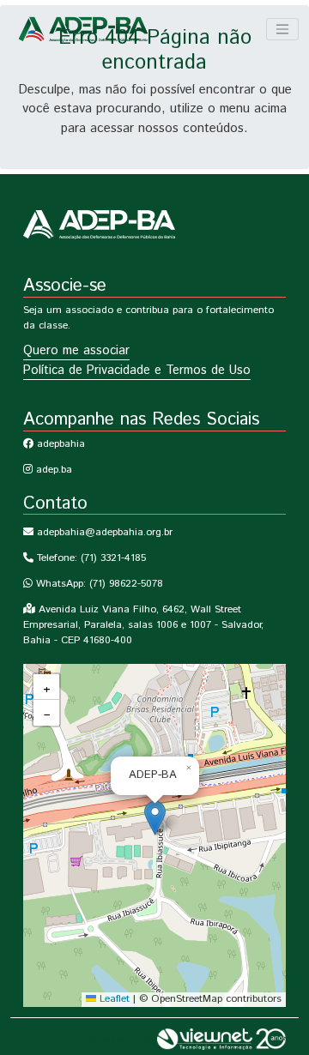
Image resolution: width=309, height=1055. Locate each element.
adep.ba (52, 469)
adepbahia (59, 444)
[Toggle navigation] (282, 29)
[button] (155, 817)
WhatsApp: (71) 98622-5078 (98, 583)
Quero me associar (76, 350)
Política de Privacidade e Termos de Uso (137, 370)
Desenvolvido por (115, 1039)
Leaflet (113, 999)
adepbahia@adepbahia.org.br (103, 532)
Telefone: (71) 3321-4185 (89, 558)
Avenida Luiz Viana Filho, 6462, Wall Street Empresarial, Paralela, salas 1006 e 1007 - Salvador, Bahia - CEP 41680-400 (143, 625)
